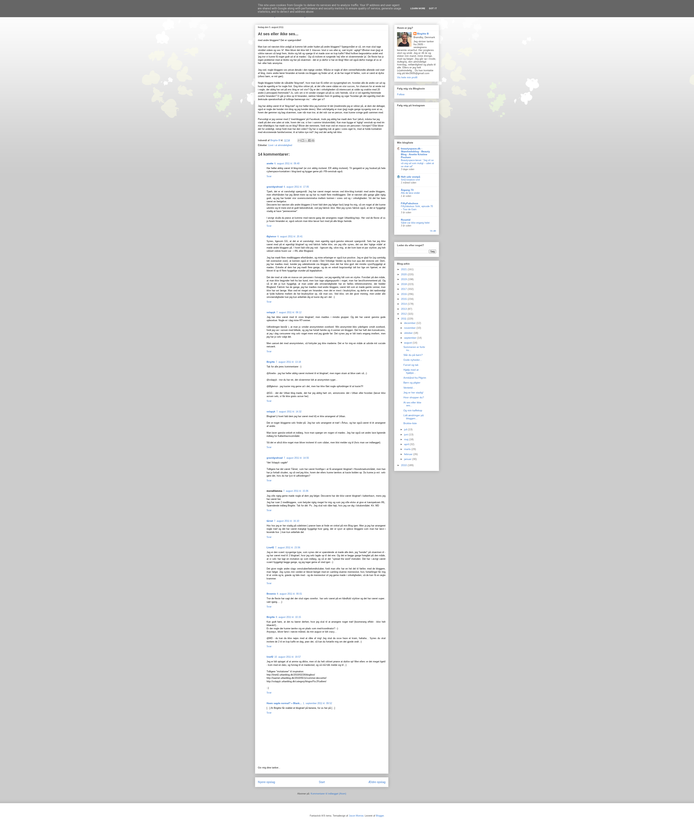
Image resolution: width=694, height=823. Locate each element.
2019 (404, 279)
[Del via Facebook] (309, 140)
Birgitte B (423, 33)
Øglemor (271, 236)
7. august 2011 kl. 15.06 (295, 491)
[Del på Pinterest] (313, 140)
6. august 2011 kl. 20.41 (290, 236)
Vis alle (433, 231)
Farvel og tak (410, 364)
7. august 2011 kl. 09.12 (288, 312)
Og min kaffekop (412, 410)
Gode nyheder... (412, 359)
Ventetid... (409, 387)
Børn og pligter (411, 382)
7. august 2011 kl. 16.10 (286, 521)
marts (407, 449)
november (410, 327)
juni (406, 434)
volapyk (271, 312)
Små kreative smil (410, 179)
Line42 (270, 547)
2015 (404, 298)
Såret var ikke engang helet (415, 222)
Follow (400, 94)
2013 (404, 308)
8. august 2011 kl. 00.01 (289, 593)
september (410, 337)
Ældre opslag (376, 782)
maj (406, 439)
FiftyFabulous (409, 203)
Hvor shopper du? (413, 397)
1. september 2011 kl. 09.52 (317, 703)
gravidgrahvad (275, 186)
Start (322, 782)
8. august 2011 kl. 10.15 (288, 617)
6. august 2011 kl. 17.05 (296, 186)
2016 (404, 294)
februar (408, 454)
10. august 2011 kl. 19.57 (287, 656)
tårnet (270, 521)
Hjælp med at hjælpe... (411, 371)
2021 (404, 269)
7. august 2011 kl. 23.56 (287, 547)
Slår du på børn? (413, 354)
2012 (404, 313)
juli (406, 429)
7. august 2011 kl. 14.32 (288, 411)
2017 (404, 289)
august (408, 342)
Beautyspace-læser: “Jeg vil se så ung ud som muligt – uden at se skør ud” (417, 163)
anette (270, 163)
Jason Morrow (356, 815)
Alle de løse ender (410, 193)
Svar (269, 176)
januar (408, 459)
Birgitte (271, 362)
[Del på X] (306, 140)
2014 (404, 303)
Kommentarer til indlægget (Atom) (328, 793)
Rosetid (405, 219)
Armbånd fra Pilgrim (414, 377)
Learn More (417, 8)
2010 (404, 465)
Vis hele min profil (407, 77)
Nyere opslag (266, 782)
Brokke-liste (410, 423)
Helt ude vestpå (410, 176)
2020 (404, 274)
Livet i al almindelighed (280, 145)
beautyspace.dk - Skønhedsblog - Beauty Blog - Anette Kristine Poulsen (415, 153)
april (407, 444)
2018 (404, 284)
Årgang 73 (407, 189)
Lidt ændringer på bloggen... (413, 417)
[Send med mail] (299, 140)
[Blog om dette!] (303, 140)
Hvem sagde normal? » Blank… (284, 703)
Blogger (380, 815)
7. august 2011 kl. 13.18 (288, 362)
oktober (409, 332)
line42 (270, 656)
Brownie (271, 593)
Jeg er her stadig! (413, 392)
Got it (433, 8)
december (410, 323)
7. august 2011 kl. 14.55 (296, 457)
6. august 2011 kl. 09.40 (286, 163)
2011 (404, 318)
